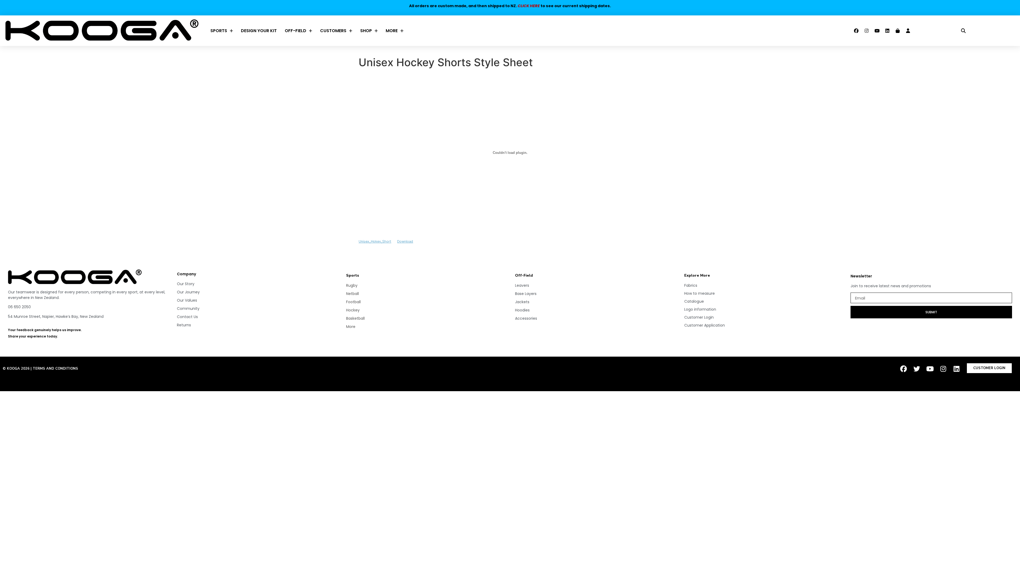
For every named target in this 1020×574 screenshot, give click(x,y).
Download (405, 241)
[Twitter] (916, 368)
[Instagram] (866, 30)
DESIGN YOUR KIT (259, 31)
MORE (392, 31)
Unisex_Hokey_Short (375, 241)
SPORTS (218, 31)
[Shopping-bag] (897, 30)
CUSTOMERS (333, 31)
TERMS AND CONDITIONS (55, 368)
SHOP (366, 31)
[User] (908, 30)
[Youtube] (877, 30)
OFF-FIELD (295, 31)
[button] (963, 30)
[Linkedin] (887, 30)
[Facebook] (856, 30)
